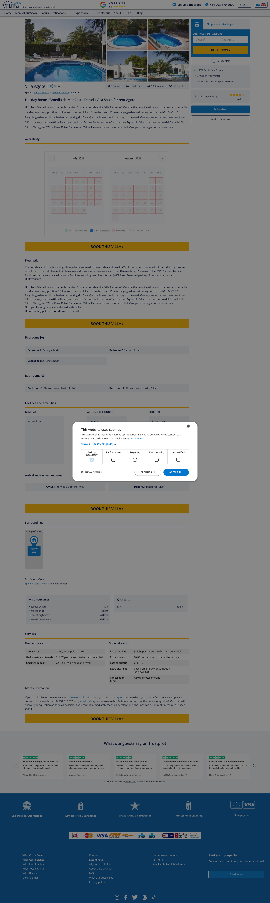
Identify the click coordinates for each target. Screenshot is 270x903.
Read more (136, 438)
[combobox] (188, 426)
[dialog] (135, 451)
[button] (135, 444)
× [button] (192, 426)
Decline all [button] (148, 472)
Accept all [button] (176, 472)
